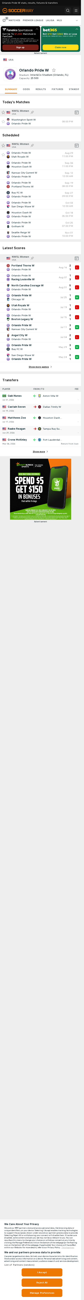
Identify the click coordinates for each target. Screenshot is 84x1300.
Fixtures (57, 89)
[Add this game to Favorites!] (3, 121)
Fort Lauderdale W (54, 439)
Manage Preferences (42, 1292)
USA (11, 59)
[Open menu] (76, 10)
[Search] (68, 10)
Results (40, 89)
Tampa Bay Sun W (53, 428)
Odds (26, 89)
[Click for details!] (40, 121)
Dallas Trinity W (52, 406)
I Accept (42, 1272)
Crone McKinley (17, 439)
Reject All (42, 1282)
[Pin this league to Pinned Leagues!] (32, 112)
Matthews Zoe (17, 417)
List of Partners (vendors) (19, 1264)
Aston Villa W (51, 395)
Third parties (67, 1247)
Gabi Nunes (15, 395)
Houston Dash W (53, 417)
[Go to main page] (20, 10)
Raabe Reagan (16, 428)
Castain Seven (16, 406)
